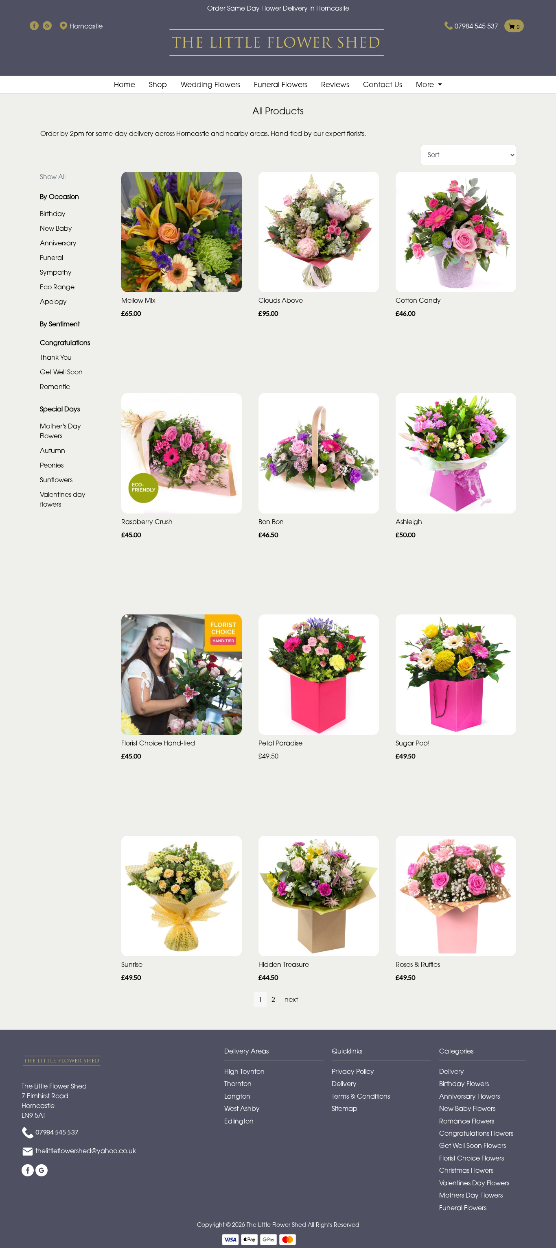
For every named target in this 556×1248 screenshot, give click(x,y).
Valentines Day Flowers (474, 1183)
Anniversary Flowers (469, 1096)
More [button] (426, 84)
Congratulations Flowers (476, 1133)
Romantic (55, 386)
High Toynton (244, 1071)
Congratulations (65, 343)
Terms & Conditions (361, 1096)
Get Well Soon (61, 372)
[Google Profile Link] (47, 26)
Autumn (52, 450)
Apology (53, 301)
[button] (278, 1053)
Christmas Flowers (466, 1170)
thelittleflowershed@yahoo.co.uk (85, 1151)
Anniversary (58, 243)
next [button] (291, 999)
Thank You (56, 357)
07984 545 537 (476, 26)
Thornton (238, 1084)
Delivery (344, 1084)
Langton (237, 1096)
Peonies (51, 465)
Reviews (335, 84)
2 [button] (273, 999)
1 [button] (260, 999)
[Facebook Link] (34, 26)
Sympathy (56, 272)
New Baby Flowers (467, 1108)
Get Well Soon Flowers (472, 1145)
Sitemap (344, 1108)
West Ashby (242, 1108)
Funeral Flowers (280, 84)
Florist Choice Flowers (471, 1158)
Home (124, 84)
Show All (53, 177)
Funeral (51, 258)
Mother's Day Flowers (60, 431)
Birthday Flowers (464, 1084)
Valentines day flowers (62, 499)
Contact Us (382, 84)
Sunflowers (56, 480)
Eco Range (57, 287)
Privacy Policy (353, 1071)
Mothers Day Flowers (471, 1195)
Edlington (239, 1121)
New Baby (56, 228)
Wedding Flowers (210, 84)
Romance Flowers (466, 1121)
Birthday (53, 214)
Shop (158, 84)
